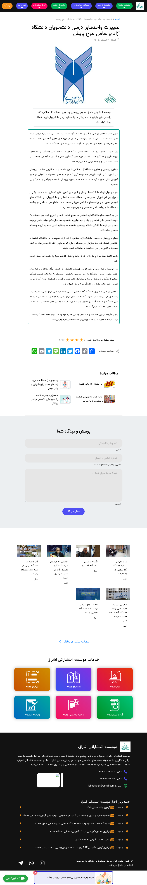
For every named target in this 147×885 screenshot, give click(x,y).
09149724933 (107, 779)
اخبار (117, 19)
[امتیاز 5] (63, 340)
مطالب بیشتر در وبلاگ (76, 641)
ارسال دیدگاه (73, 511)
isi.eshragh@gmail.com (101, 786)
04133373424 (107, 772)
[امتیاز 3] (72, 340)
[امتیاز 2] (77, 340)
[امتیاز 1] (81, 340)
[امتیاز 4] (67, 340)
